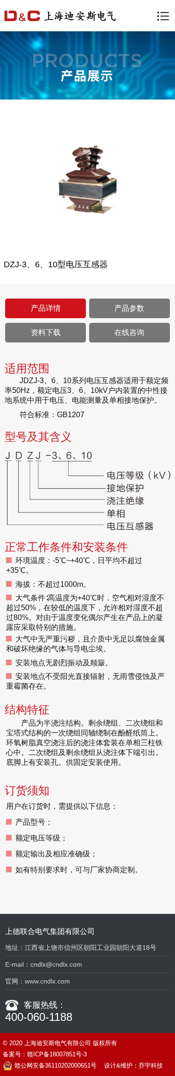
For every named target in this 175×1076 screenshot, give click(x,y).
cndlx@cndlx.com (56, 964)
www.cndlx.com (47, 981)
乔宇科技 (151, 1065)
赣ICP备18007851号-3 (57, 1054)
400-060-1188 (38, 1017)
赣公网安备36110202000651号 (55, 1065)
